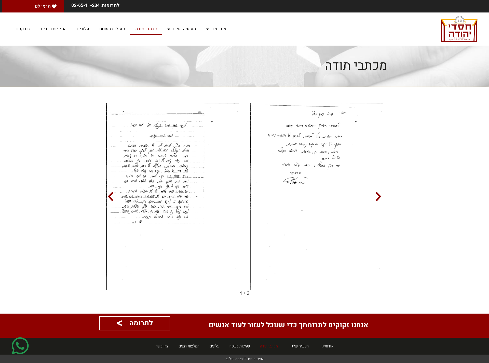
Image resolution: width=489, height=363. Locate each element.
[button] (378, 196)
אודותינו (218, 28)
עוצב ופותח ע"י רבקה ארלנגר (245, 358)
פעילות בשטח (112, 28)
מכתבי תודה (146, 28)
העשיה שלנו (184, 28)
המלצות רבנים (53, 28)
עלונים (83, 28)
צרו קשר (23, 28)
